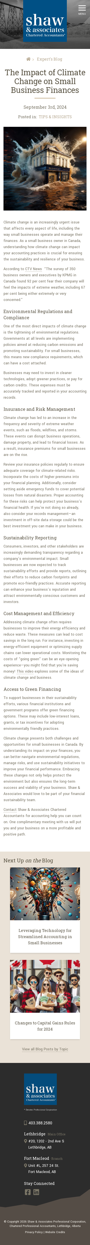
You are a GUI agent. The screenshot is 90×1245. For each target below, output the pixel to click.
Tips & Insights (55, 116)
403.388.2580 (40, 1123)
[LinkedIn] (36, 1193)
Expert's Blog (49, 59)
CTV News (33, 268)
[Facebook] (28, 1193)
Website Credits (55, 1232)
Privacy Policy (34, 1232)
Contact (10, 809)
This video (25, 671)
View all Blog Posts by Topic (45, 1049)
